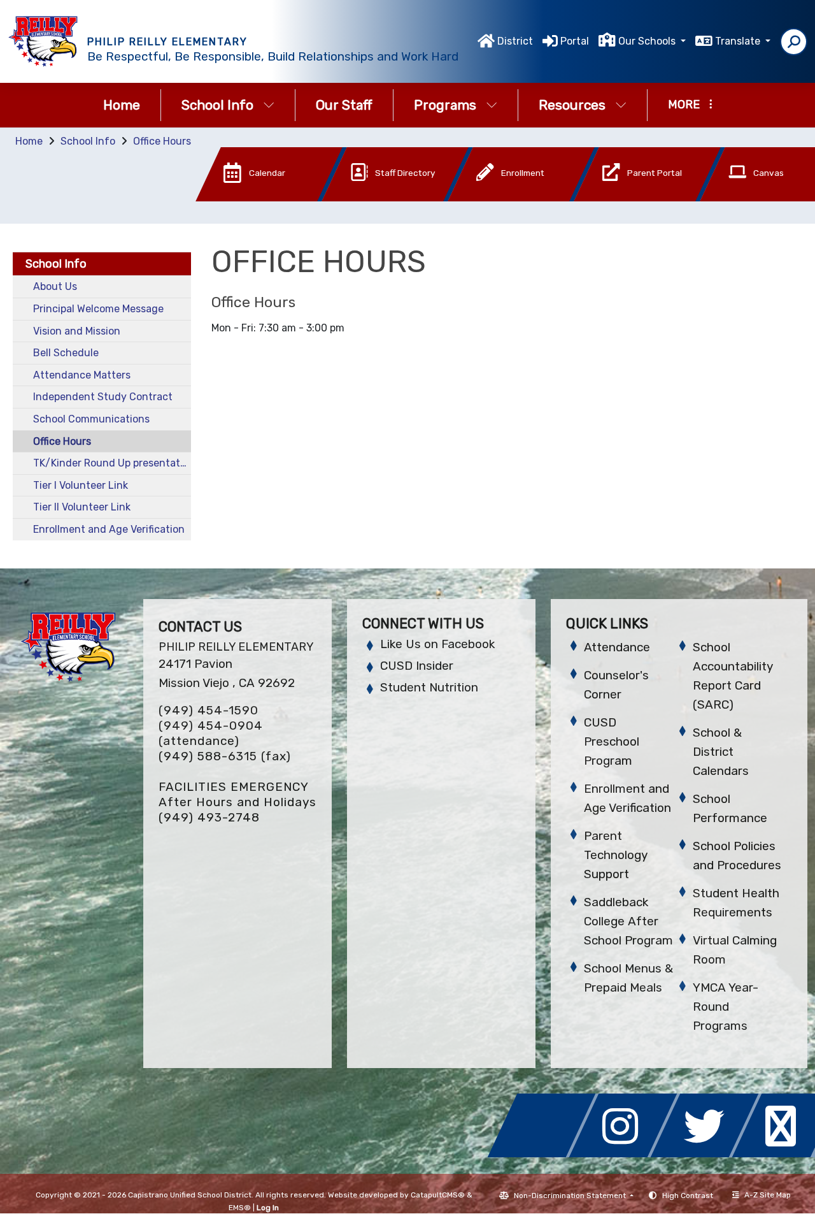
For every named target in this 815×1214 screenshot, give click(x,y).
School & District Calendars (721, 751)
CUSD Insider (416, 665)
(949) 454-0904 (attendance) (211, 733)
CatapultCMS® (438, 1194)
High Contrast (687, 1195)
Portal (574, 41)
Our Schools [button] (648, 41)
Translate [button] (739, 41)
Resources (572, 105)
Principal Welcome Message (98, 309)
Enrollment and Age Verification (109, 529)
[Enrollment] (502, 198)
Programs (445, 105)
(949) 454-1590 (209, 710)
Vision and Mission (76, 331)
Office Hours (162, 141)
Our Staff (344, 105)
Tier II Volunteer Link (82, 507)
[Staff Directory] (376, 198)
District (515, 41)
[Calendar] (250, 198)
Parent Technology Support (616, 854)
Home (121, 105)
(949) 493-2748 (209, 817)
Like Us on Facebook (437, 644)
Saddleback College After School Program (628, 921)
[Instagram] (626, 1154)
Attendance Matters (82, 375)
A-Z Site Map (767, 1194)
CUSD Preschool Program (611, 741)
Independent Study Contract (103, 397)
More (684, 105)
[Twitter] (708, 1154)
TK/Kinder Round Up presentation (112, 463)
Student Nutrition (429, 687)
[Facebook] (545, 1154)
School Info (217, 105)
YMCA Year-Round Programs (725, 1006)
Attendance (617, 647)
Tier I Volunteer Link (80, 485)
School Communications (91, 419)
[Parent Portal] (628, 198)
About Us (55, 286)
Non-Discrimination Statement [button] (571, 1195)
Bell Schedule (66, 353)
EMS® (240, 1207)
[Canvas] (753, 198)
